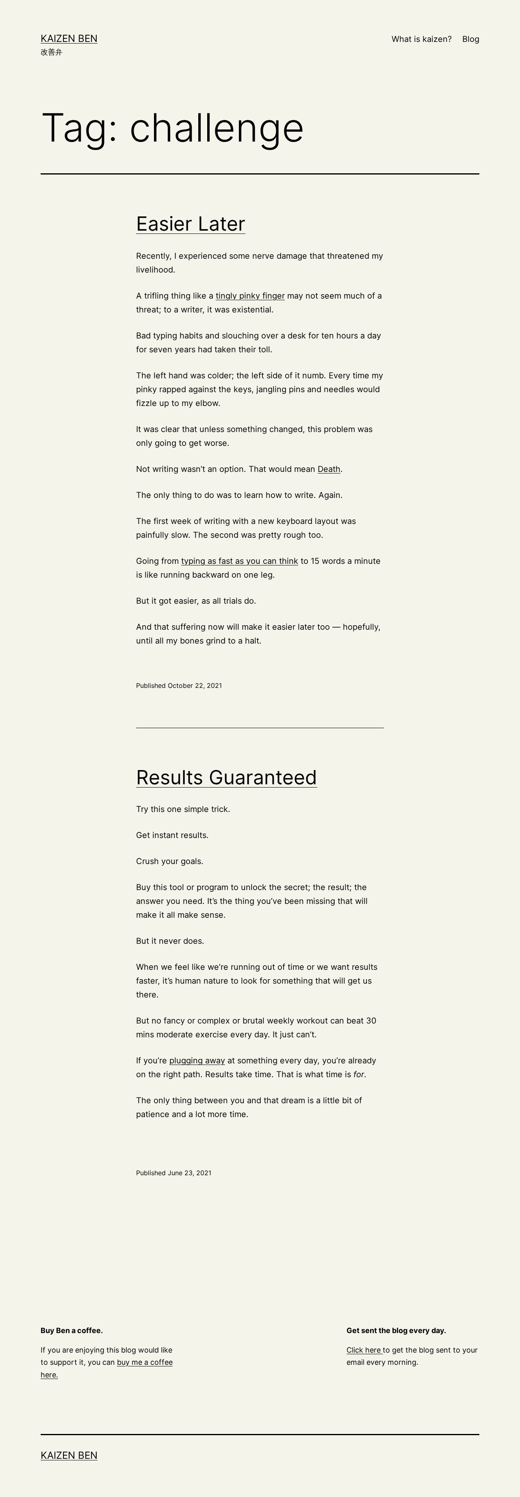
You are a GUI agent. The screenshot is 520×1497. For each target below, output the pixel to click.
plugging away (197, 1060)
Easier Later (190, 224)
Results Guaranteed (226, 777)
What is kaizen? (422, 39)
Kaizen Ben (69, 38)
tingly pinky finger (250, 296)
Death (329, 469)
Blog (470, 39)
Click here (365, 1350)
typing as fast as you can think (239, 561)
